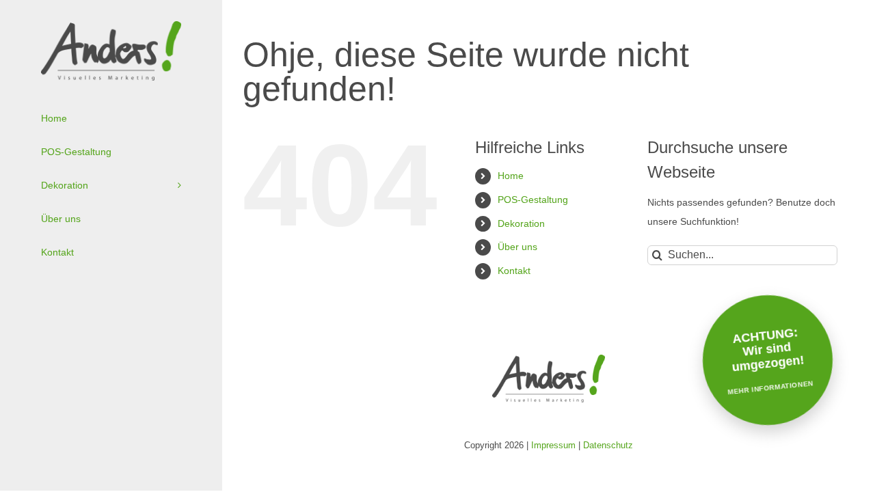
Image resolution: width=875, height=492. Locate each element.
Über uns (517, 246)
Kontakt (514, 270)
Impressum (553, 445)
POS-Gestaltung (533, 199)
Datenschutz (608, 445)
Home (511, 175)
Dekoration (521, 223)
